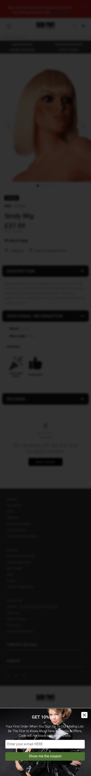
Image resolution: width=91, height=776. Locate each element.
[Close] (84, 715)
